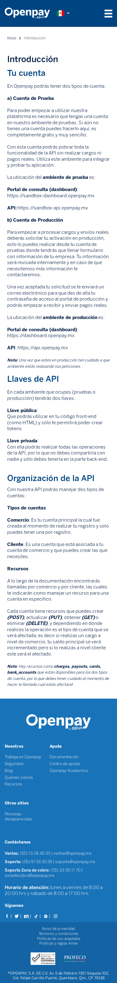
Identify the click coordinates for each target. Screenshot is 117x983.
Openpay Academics (69, 770)
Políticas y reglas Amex (58, 943)
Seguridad (14, 763)
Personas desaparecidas (18, 817)
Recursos (13, 784)
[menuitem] (30, 13)
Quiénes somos (19, 777)
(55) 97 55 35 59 (37, 861)
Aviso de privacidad (58, 928)
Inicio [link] (11, 38)
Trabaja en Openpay (23, 756)
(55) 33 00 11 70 (65, 870)
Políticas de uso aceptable (58, 938)
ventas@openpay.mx (72, 853)
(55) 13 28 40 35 (35, 853)
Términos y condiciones (58, 933)
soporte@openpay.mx (75, 861)
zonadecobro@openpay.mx (30, 875)
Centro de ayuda (65, 763)
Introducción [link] (35, 38)
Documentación (64, 756)
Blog (9, 770)
